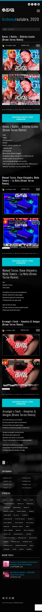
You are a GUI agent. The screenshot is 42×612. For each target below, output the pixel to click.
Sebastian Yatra (21, 545)
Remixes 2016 (26, 478)
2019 (18, 500)
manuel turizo (18, 526)
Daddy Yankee (21, 511)
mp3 (28, 526)
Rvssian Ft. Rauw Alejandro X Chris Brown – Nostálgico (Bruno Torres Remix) (24, 563)
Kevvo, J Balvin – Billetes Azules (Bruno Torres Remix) (18, 38)
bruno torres (9, 511)
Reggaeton (22, 538)
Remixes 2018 (26, 481)
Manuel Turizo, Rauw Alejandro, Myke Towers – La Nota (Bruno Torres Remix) (20, 180)
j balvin (25, 515)
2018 (12, 500)
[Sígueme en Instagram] (38, 4)
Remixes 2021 (7, 488)
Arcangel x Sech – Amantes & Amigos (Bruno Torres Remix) (21, 322)
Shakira (6, 549)
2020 (25, 500)
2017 (5, 500)
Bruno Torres (19, 603)
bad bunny (17, 507)
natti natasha (29, 530)
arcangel (30, 504)
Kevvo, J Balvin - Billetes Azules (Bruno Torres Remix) (27, 109)
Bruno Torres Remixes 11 (8, 109)
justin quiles (20, 519)
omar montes (18, 534)
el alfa (16, 515)
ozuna (29, 534)
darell (32, 511)
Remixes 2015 (7, 478)
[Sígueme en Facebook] (32, 4)
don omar (7, 515)
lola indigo (19, 523)
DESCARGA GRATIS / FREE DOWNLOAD (22, 118)
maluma (6, 526)
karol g (31, 519)
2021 (31, 500)
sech (31, 545)
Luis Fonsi (30, 523)
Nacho (18, 530)
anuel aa (21, 504)
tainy (14, 549)
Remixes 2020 (25, 45)
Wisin (22, 549)
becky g (26, 507)
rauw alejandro (9, 538)
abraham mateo (9, 504)
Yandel (29, 549)
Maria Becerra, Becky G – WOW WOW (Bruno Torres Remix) (22, 573)
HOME (4, 29)
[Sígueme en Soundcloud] (35, 4)
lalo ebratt (8, 523)
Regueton (33, 538)
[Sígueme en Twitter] (29, 4)
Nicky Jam (7, 534)
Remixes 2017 (7, 481)
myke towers (8, 530)
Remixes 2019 (7, 484)
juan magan (8, 519)
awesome (7, 507)
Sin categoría (26, 488)
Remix (6, 542)
